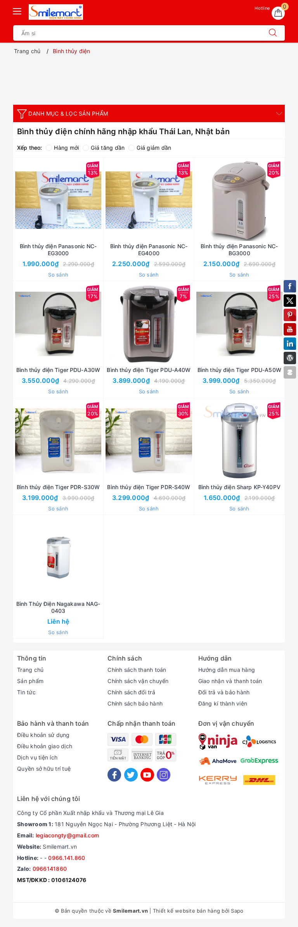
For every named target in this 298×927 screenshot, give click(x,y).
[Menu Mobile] (17, 10)
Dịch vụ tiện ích (37, 757)
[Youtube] (147, 775)
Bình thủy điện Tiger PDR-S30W (58, 487)
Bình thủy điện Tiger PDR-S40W (148, 487)
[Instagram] (163, 775)
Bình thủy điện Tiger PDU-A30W (58, 370)
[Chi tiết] (21, 558)
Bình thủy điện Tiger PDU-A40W (149, 370)
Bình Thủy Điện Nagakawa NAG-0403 (58, 607)
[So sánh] (94, 200)
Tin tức (26, 692)
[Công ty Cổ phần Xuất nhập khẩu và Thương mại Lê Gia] (56, 12)
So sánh (58, 275)
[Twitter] (131, 775)
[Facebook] (114, 775)
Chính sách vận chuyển (137, 681)
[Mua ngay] (21, 200)
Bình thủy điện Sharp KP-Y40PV (239, 487)
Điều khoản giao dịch (44, 746)
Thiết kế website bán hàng (186, 911)
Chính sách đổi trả (131, 692)
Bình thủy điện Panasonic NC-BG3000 (239, 249)
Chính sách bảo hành (135, 703)
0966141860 (50, 868)
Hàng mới (66, 147)
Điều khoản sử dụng (43, 735)
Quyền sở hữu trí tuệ (44, 768)
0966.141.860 (66, 857)
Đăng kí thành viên (223, 703)
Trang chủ (30, 669)
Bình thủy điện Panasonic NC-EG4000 (148, 249)
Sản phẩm (30, 681)
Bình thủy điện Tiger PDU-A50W (239, 370)
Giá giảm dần (154, 147)
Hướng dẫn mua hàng (226, 669)
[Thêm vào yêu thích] (39, 200)
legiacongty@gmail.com (67, 835)
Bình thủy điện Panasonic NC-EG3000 (58, 249)
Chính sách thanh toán (136, 669)
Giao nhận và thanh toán (230, 681)
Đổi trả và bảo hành (224, 692)
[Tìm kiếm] (273, 33)
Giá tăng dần (108, 147)
